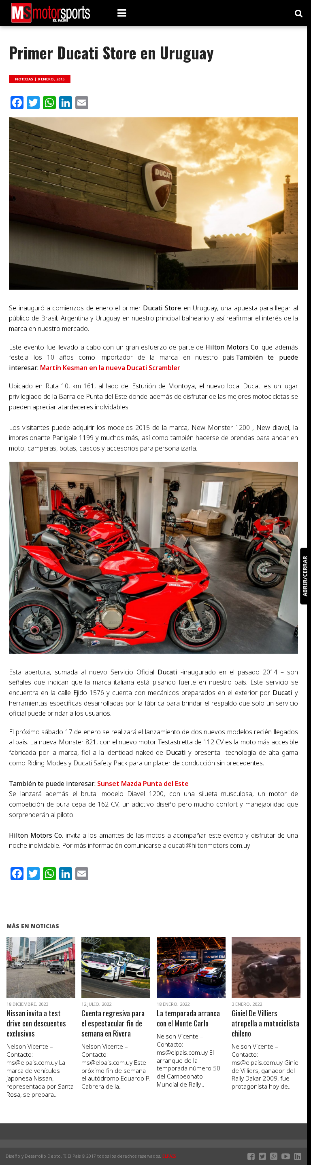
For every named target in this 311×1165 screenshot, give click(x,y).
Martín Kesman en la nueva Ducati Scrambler (110, 367)
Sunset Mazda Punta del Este (143, 783)
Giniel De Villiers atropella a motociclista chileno (265, 1023)
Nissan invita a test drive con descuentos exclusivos (36, 1023)
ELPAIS (169, 1156)
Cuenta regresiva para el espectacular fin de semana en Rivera (113, 1023)
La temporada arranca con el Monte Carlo (188, 1018)
